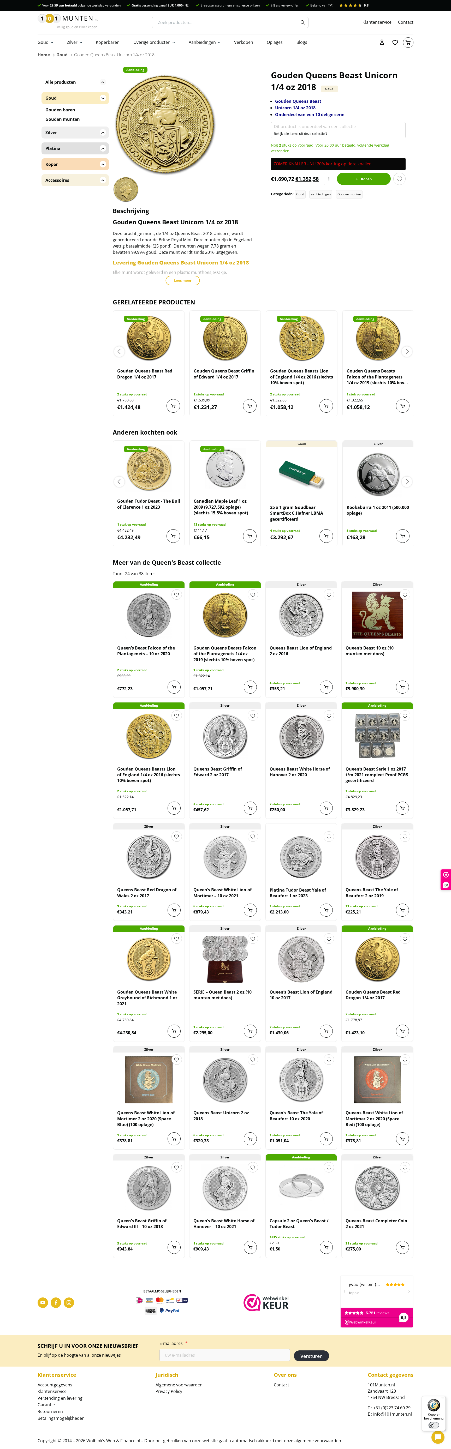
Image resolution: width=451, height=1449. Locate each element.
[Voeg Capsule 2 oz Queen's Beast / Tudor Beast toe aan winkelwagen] (326, 1247)
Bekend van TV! (321, 5)
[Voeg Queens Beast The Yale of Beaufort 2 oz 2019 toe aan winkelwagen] (402, 910)
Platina (53, 148)
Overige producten (151, 42)
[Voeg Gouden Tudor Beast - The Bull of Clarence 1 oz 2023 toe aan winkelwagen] (173, 536)
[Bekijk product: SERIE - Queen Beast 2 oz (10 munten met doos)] (225, 959)
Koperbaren (108, 42)
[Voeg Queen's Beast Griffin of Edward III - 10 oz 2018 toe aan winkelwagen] (174, 1247)
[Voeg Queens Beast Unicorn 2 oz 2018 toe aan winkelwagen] (250, 1138)
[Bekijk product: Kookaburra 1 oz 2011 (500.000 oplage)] (378, 474)
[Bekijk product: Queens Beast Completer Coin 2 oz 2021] (377, 1188)
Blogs (301, 42)
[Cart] (408, 42)
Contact (405, 22)
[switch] (434, 1425)
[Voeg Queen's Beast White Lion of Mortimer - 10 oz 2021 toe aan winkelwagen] (250, 910)
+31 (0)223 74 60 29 (392, 1408)
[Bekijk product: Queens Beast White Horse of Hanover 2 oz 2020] (301, 736)
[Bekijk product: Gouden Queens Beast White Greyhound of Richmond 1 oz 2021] (149, 959)
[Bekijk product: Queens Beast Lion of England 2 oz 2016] (301, 615)
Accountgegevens (55, 1385)
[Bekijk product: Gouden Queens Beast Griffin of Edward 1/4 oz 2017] (225, 338)
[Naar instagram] (69, 1302)
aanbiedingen (321, 194)
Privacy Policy (169, 1391)
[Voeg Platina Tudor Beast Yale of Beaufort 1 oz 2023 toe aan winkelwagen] (326, 910)
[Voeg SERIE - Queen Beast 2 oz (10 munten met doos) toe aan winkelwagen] (250, 1031)
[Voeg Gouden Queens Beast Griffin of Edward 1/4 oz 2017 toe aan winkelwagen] (250, 406)
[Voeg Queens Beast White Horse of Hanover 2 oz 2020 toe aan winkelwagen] (326, 808)
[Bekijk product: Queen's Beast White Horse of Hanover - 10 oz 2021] (225, 1188)
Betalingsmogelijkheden (61, 1418)
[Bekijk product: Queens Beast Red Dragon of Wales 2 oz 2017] (149, 856)
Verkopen (243, 42)
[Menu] (443, 1399)
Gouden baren (60, 110)
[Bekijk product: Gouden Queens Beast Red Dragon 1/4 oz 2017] (148, 338)
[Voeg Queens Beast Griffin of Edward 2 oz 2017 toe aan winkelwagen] (250, 808)
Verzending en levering (60, 1398)
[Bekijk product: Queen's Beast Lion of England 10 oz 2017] (301, 959)
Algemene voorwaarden (179, 1385)
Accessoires (57, 180)
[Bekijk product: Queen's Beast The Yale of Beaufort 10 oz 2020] (301, 1080)
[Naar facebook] (56, 1302)
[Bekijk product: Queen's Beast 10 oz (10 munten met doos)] (377, 615)
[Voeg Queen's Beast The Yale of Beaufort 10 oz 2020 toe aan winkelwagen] (326, 1138)
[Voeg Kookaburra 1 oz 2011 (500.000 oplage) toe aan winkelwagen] (403, 536)
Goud (43, 42)
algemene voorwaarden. (318, 1441)
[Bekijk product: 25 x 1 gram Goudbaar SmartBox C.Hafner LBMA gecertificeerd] (301, 474)
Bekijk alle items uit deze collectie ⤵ (300, 133)
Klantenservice (377, 22)
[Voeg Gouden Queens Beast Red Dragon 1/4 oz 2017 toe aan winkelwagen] (173, 406)
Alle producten (60, 82)
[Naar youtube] (43, 1302)
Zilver (72, 42)
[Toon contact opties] (437, 1437)
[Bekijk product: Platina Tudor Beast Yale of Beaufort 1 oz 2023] (301, 857)
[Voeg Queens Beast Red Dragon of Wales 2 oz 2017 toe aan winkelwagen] (174, 910)
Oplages (275, 42)
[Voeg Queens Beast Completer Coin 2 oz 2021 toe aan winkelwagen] (402, 1247)
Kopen (366, 179)
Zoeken (302, 22)
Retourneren (50, 1411)
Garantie (46, 1405)
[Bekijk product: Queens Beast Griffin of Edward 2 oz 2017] (225, 736)
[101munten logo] (68, 22)
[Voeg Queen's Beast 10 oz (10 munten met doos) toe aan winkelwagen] (402, 687)
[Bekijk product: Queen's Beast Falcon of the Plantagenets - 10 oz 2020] (149, 615)
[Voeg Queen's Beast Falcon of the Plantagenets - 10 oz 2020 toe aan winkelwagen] (174, 687)
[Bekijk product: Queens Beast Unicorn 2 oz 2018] (225, 1080)
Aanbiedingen (202, 42)
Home (44, 55)
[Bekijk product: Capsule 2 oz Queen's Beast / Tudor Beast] (301, 1188)
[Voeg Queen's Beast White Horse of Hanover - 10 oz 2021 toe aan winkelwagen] (250, 1247)
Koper (51, 164)
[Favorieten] (395, 42)
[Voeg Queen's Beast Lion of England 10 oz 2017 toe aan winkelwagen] (326, 1031)
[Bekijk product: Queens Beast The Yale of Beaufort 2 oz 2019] (377, 856)
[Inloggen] (382, 42)
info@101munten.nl (392, 1414)
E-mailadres (173, 1343)
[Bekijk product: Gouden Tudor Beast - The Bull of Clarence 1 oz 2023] (148, 468)
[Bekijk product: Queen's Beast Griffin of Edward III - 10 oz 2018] (149, 1188)
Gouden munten (349, 194)
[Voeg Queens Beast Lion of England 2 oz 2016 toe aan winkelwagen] (326, 687)
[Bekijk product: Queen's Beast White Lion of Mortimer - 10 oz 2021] (225, 856)
